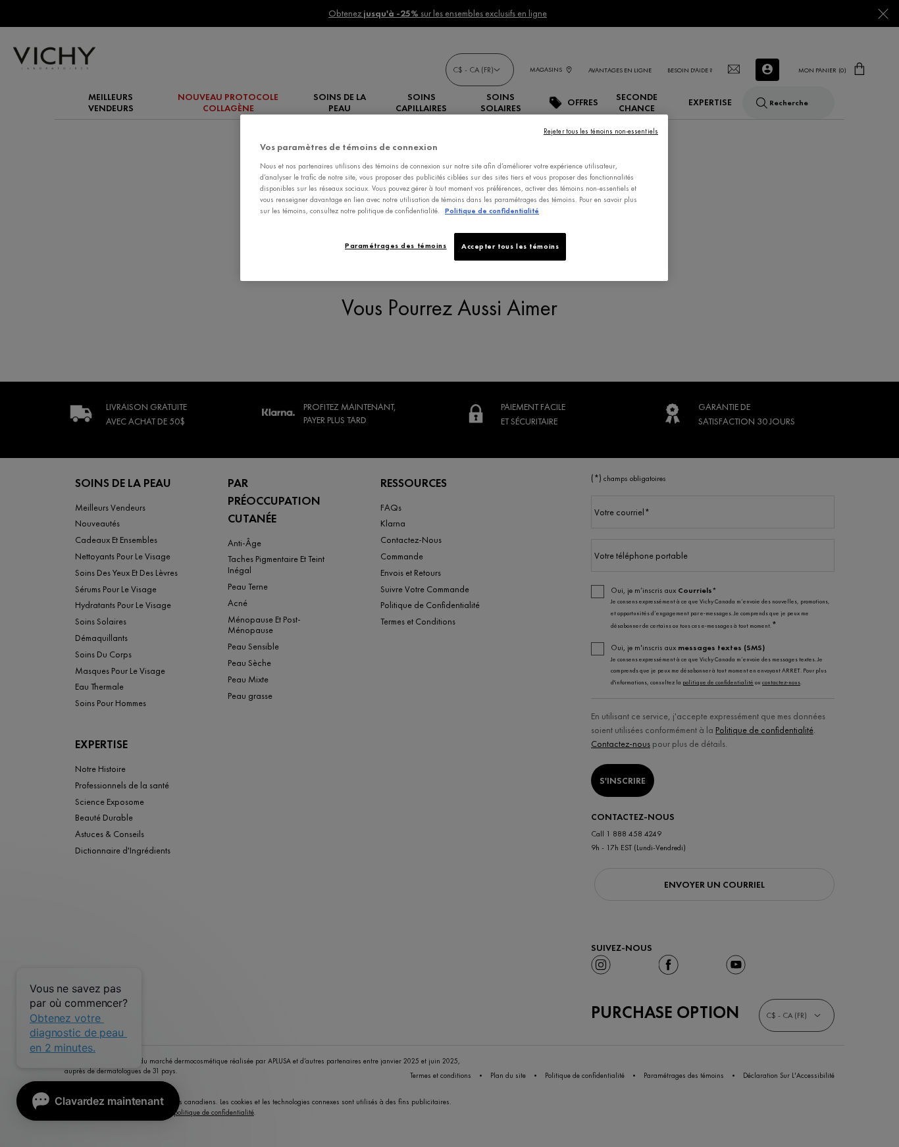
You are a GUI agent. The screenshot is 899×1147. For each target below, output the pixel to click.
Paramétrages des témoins (396, 245)
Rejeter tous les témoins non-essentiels (601, 131)
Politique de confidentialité (492, 210)
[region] (454, 198)
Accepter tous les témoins (510, 246)
